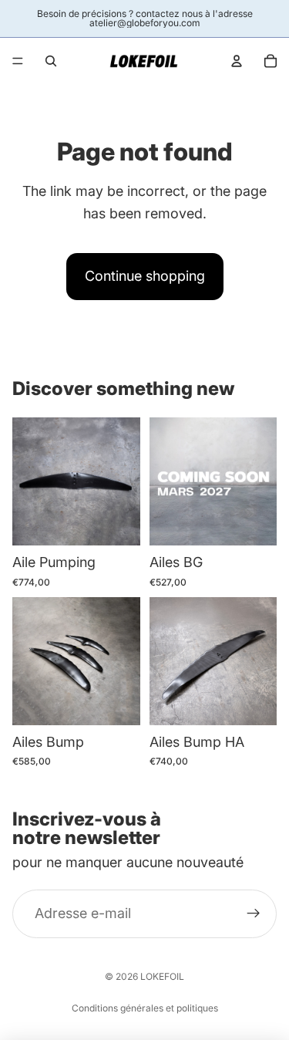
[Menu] (17, 61)
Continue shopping (145, 276)
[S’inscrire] (253, 913)
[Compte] (237, 61)
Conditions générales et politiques (145, 1008)
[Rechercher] (51, 61)
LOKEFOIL (162, 976)
